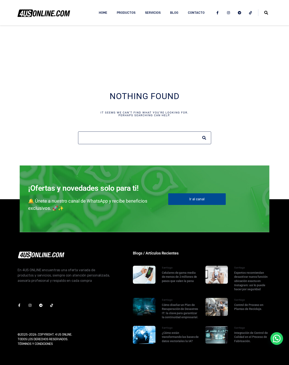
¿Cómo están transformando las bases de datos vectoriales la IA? (180, 337)
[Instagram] (228, 12)
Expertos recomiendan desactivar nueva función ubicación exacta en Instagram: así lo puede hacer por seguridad (251, 281)
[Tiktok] (250, 12)
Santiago (167, 267)
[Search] (204, 138)
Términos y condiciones (35, 344)
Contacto (196, 13)
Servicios (153, 13)
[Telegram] (239, 12)
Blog (174, 13)
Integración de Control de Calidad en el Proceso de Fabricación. (251, 337)
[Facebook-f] (217, 12)
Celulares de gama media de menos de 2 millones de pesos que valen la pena (179, 277)
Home (103, 13)
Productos (126, 13)
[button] (276, 338)
